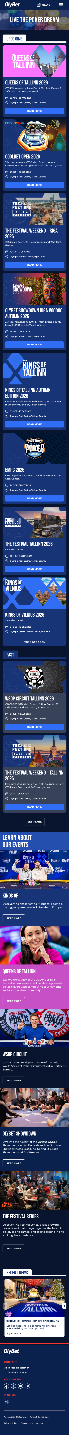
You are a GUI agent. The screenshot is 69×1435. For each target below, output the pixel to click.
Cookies (24, 1423)
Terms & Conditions (39, 1417)
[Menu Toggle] (61, 4)
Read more (34, 111)
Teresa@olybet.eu (18, 1372)
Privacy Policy (10, 1423)
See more (34, 821)
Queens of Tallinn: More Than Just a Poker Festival (33, 1321)
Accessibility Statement (15, 1417)
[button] (5, 1306)
